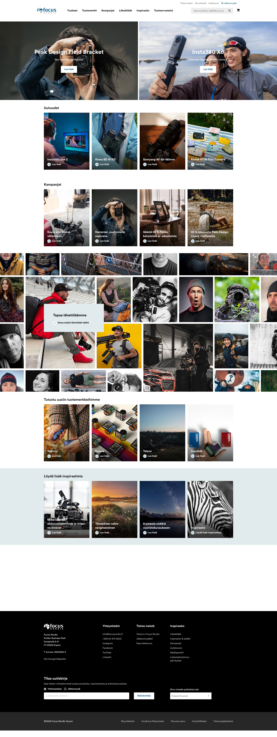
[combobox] (212, 11)
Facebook (108, 648)
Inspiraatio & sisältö (180, 638)
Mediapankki (177, 652)
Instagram (108, 643)
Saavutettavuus (144, 643)
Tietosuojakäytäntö (223, 721)
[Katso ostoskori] (238, 11)
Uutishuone (214, 3)
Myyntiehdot (128, 721)
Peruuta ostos (178, 721)
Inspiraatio (143, 10)
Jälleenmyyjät (230, 3)
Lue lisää (69, 69)
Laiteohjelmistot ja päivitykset (179, 659)
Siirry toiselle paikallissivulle (184, 689)
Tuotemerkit (89, 10)
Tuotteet (72, 10)
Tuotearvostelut (163, 10)
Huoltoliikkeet (199, 721)
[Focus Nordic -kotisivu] (46, 11)
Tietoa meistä (186, 3)
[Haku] (229, 11)
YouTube (107, 652)
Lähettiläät (125, 10)
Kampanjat (107, 10)
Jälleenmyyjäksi (144, 638)
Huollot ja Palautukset (152, 721)
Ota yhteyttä (200, 3)
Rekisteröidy (144, 696)
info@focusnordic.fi (113, 634)
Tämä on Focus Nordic (148, 634)
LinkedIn (107, 657)
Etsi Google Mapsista (55, 659)
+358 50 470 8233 (112, 638)
